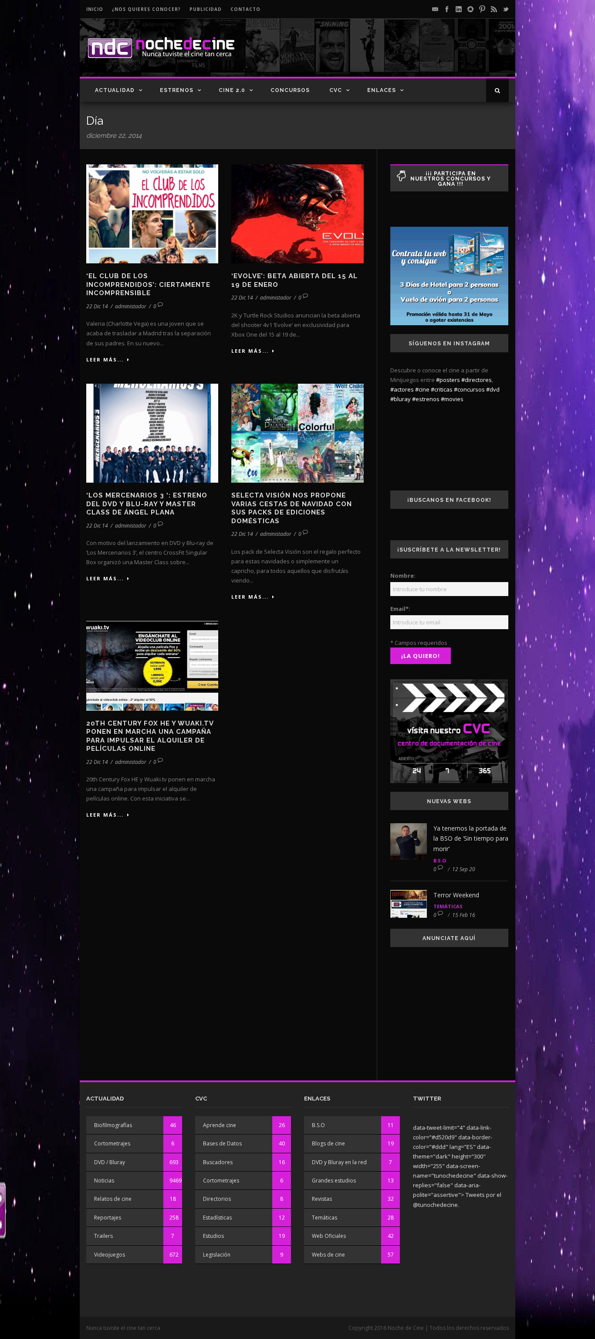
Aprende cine (219, 1125)
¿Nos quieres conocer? (146, 9)
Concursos (290, 90)
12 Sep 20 (463, 869)
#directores (476, 380)
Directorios (217, 1199)
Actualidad (115, 90)
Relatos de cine (113, 1199)
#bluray (400, 399)
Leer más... (105, 359)
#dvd (493, 389)
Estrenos (176, 90)
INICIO (94, 9)
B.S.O (439, 860)
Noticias (104, 1180)
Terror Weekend (456, 895)
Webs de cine (328, 1254)
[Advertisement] (407, 55)
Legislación (216, 1254)
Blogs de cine (328, 1143)
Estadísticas (217, 1217)
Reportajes (107, 1217)
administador (130, 306)
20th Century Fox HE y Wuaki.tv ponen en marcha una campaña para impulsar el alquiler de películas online (149, 736)
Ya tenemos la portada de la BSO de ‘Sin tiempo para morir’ (470, 838)
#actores (402, 389)
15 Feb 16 (463, 915)
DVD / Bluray (109, 1162)
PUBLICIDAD (205, 9)
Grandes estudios (334, 1180)
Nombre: (403, 575)
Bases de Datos (222, 1143)
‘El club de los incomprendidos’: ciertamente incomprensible (148, 284)
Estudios (213, 1236)
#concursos (469, 389)
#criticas (442, 389)
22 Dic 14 (97, 306)
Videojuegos (109, 1254)
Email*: (400, 609)
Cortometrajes (112, 1143)
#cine (422, 389)
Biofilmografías (113, 1125)
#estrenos (425, 399)
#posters (448, 380)
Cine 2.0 (232, 90)
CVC (335, 90)
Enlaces (381, 90)
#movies (452, 399)
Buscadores (218, 1162)
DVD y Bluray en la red (339, 1162)
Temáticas (448, 906)
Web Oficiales (329, 1236)
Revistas (322, 1199)
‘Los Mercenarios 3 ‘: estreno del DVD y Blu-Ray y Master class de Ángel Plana (146, 503)
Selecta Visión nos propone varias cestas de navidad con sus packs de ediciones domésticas (291, 508)
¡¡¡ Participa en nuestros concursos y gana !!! (450, 178)
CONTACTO (245, 9)
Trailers (103, 1236)
